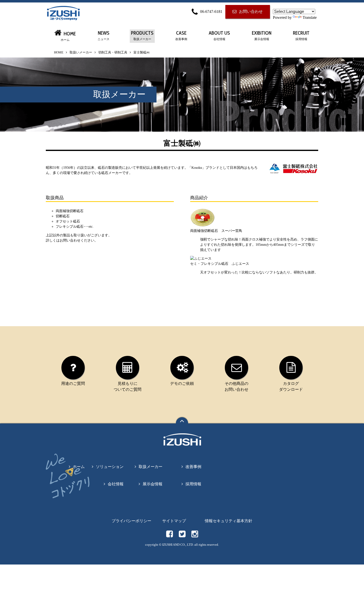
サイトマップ (174, 521)
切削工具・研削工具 (112, 52)
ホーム (79, 467)
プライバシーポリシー (131, 521)
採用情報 (193, 484)
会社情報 (116, 484)
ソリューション (110, 467)
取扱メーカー (150, 467)
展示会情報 (152, 484)
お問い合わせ (251, 11)
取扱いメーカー (81, 52)
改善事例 (193, 467)
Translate (310, 17)
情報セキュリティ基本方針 (228, 521)
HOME (58, 52)
